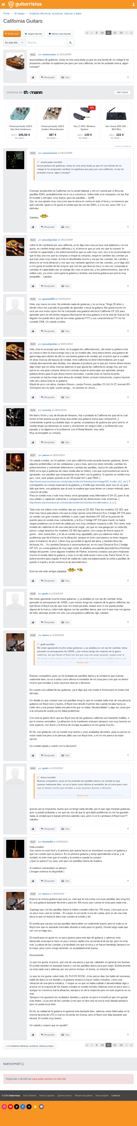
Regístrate (11, 1079)
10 (102, 32)
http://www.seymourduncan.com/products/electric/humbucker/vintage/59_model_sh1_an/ (78, 481)
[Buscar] (70, 42)
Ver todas (122, 92)
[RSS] (35, 1106)
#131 (33, 842)
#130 (33, 768)
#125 (33, 344)
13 (121, 32)
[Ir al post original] (38, 162)
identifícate (26, 1079)
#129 (33, 635)
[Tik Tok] (16, 1106)
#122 (33, 153)
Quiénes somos (64, 1095)
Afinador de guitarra (84, 1095)
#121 (33, 54)
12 (114, 32)
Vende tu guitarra (47, 1095)
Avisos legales (102, 1095)
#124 (33, 299)
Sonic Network (29, 1095)
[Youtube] (10, 1106)
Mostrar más (82, 662)
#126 (33, 410)
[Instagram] (4, 1106)
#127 (33, 455)
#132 (33, 894)
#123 (33, 240)
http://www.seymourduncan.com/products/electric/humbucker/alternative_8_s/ (72, 502)
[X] (29, 1106)
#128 (33, 594)
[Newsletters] (41, 1106)
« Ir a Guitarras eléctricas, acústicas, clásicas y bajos (29, 1046)
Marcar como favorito (61, 34)
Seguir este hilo (35, 34)
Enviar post (13, 34)
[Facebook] (22, 1106)
